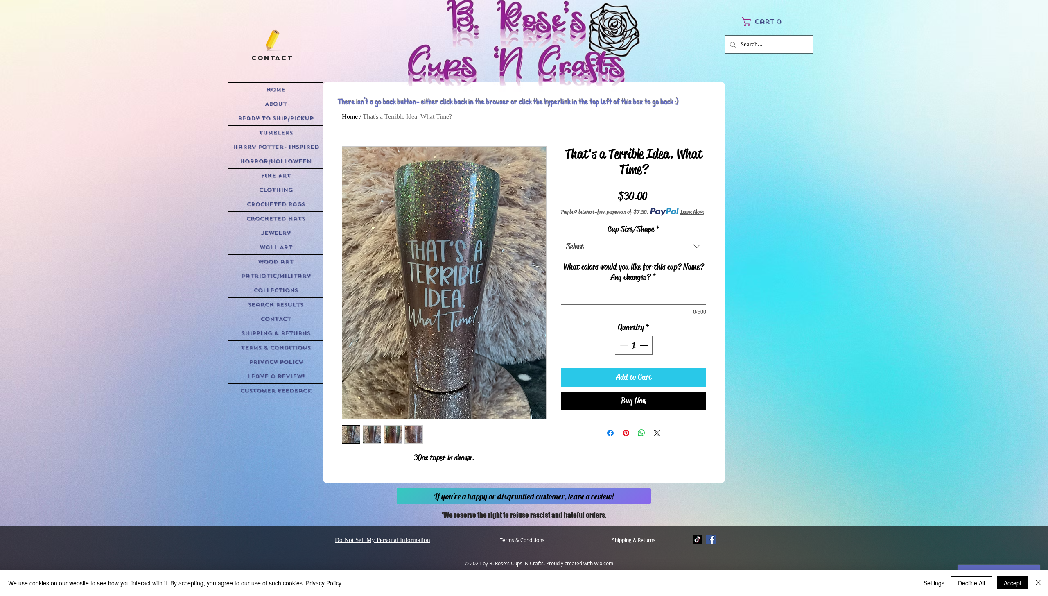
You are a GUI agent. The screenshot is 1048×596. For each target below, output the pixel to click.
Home (350, 116)
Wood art (276, 261)
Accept (1012, 583)
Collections (276, 290)
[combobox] (633, 246)
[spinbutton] (633, 345)
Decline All (971, 583)
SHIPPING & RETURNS (276, 333)
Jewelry (276, 232)
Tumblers (276, 132)
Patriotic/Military (276, 275)
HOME (275, 89)
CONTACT (276, 318)
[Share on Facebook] (610, 433)
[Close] (1038, 582)
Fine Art (276, 175)
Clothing (276, 189)
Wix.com (603, 563)
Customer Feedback (275, 390)
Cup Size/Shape (634, 229)
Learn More (692, 211)
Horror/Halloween (276, 161)
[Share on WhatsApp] (641, 433)
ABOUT (276, 103)
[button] (759, 21)
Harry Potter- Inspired (276, 146)
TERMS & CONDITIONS (276, 347)
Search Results (275, 304)
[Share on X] (657, 433)
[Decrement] (623, 345)
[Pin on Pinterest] (626, 433)
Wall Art (276, 247)
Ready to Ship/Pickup (276, 118)
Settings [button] (934, 583)
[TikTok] (697, 539)
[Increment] (644, 345)
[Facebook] (711, 539)
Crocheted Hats (275, 218)
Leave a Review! (276, 376)
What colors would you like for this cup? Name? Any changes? (633, 272)
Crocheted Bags (276, 204)
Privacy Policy (276, 361)
